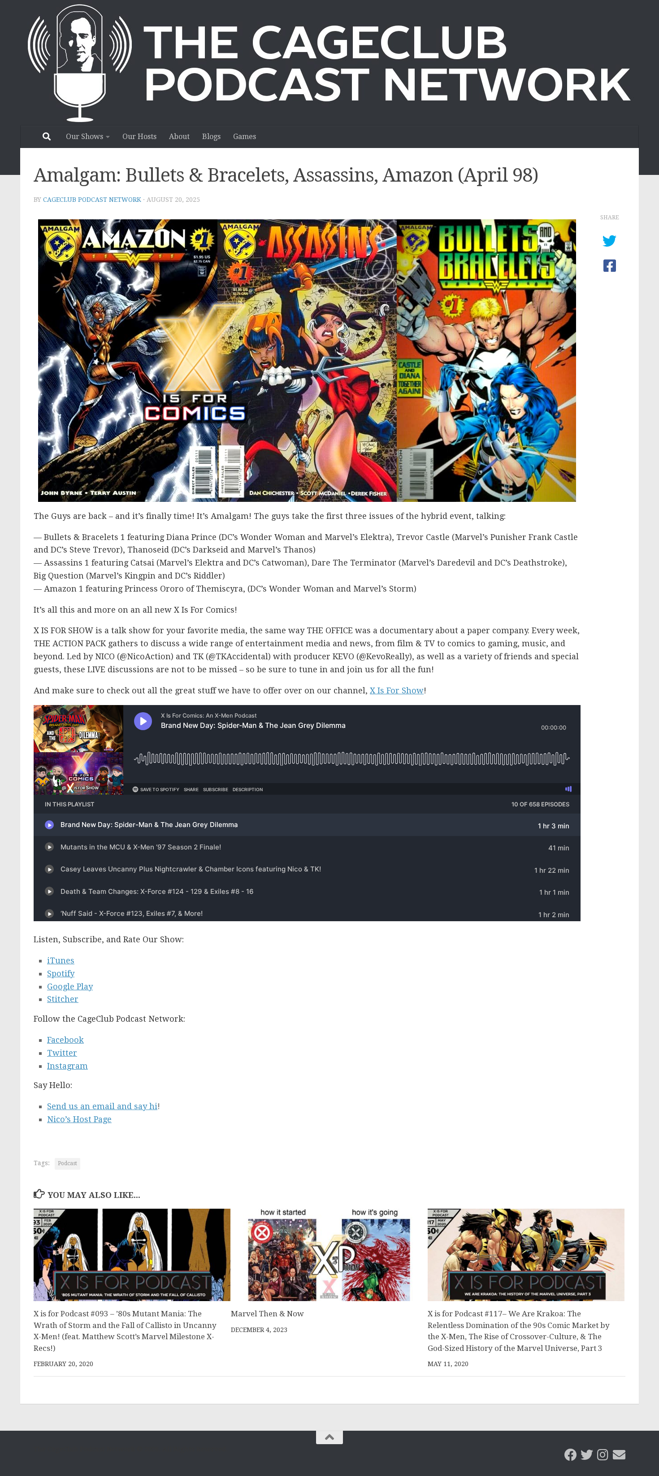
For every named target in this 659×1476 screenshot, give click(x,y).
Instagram (67, 1066)
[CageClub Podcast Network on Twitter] (587, 1455)
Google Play (70, 986)
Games (244, 136)
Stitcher (62, 999)
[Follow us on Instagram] (603, 1455)
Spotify (60, 973)
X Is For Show (397, 690)
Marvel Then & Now (267, 1313)
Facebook (65, 1040)
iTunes (60, 960)
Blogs (211, 136)
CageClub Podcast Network (92, 199)
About (179, 136)
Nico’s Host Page (79, 1119)
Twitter (62, 1053)
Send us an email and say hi (102, 1106)
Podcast (67, 1163)
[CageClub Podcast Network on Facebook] (570, 1455)
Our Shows (84, 136)
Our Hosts (139, 136)
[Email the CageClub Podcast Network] (619, 1455)
